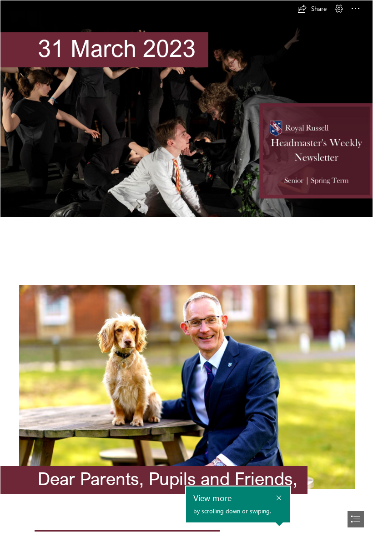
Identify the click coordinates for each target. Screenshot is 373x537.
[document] (186, 268)
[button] (312, 8)
